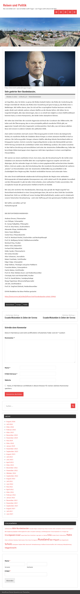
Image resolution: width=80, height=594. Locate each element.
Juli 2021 (9, 511)
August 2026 (10, 421)
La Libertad (44, 535)
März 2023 (10, 465)
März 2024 (10, 443)
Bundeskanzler (23, 528)
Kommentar (10, 338)
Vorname (7, 567)
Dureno (63, 528)
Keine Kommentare (35, 96)
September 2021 (12, 506)
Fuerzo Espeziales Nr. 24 (57, 531)
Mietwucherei (63, 535)
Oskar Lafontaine (9, 540)
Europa (18, 304)
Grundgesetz (10, 535)
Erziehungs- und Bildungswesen (43, 531)
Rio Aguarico (34, 540)
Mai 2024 (9, 440)
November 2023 (12, 449)
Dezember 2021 (12, 500)
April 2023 (10, 462)
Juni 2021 (9, 514)
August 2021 (10, 508)
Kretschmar (33, 535)
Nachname (30, 567)
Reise (29, 540)
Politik (25, 304)
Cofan (53, 528)
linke (50, 535)
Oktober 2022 (11, 473)
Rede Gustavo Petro (23, 540)
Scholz (8, 543)
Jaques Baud (24, 535)
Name (7, 368)
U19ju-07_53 (23, 96)
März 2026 (10, 427)
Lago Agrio (38, 535)
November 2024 (12, 438)
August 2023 (10, 454)
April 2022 (10, 489)
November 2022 (12, 470)
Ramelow (16, 540)
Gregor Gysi (65, 531)
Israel (18, 535)
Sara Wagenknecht (63, 540)
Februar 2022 (11, 495)
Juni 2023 (9, 459)
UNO (55, 544)
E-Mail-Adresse (11, 374)
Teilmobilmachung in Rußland (39, 544)
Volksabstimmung (67, 544)
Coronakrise (58, 528)
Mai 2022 (9, 487)
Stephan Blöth (22, 544)
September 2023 (12, 451)
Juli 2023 (9, 457)
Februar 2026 (11, 430)
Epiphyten (15, 531)
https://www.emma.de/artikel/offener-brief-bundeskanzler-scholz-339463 (30, 296)
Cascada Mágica (33, 528)
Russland (43, 539)
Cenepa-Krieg (41, 528)
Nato (69, 534)
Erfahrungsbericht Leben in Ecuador (26, 531)
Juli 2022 (9, 481)
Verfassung (60, 544)
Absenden (9, 580)
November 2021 (12, 503)
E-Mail (8, 571)
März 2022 (10, 492)
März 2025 (10, 432)
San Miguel (54, 539)
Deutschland (10, 304)
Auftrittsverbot (8, 528)
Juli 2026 (9, 424)
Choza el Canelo (48, 528)
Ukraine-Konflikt (50, 544)
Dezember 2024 (12, 435)
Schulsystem (15, 544)
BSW (14, 528)
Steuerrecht (28, 544)
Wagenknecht (10, 547)
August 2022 (10, 478)
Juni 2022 (9, 484)
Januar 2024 (10, 446)
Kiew (28, 535)
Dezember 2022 (12, 468)
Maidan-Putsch (55, 535)
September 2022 (12, 476)
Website (8, 380)
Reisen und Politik (14, 5)
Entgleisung (10, 531)
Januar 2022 (10, 497)
